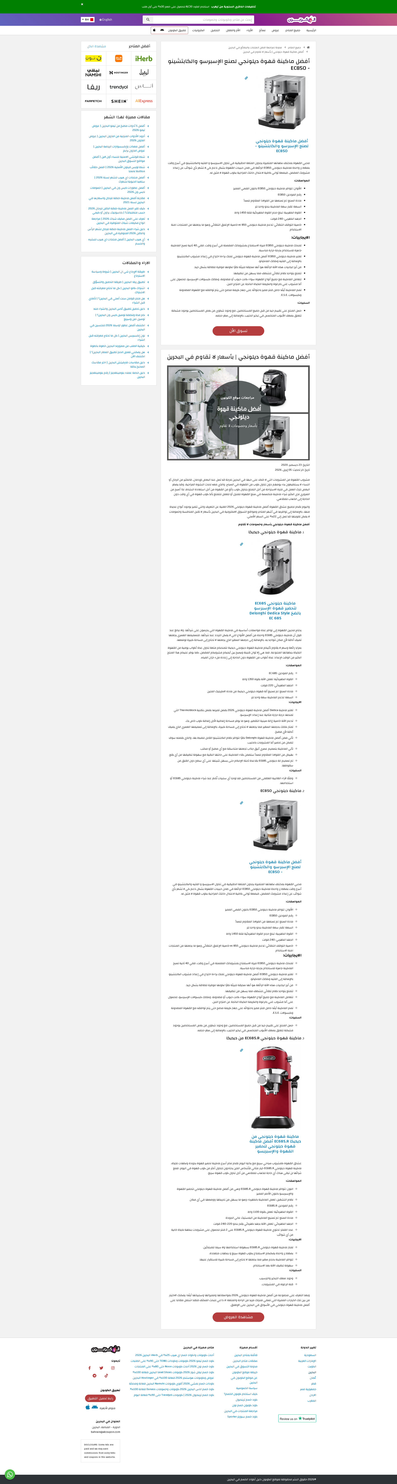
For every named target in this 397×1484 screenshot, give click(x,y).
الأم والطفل (233, 30)
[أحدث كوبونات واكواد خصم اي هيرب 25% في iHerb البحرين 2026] (144, 58)
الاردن (312, 1395)
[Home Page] (301, 19)
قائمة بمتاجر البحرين (245, 1355)
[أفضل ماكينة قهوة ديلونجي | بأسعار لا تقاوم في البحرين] (238, 412)
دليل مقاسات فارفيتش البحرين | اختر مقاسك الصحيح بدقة (118, 364)
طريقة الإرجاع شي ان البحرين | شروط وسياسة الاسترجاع (118, 274)
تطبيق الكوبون (177, 30)
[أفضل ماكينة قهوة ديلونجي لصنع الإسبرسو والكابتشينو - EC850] (282, 102)
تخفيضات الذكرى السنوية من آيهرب (233, 7)
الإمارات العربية (307, 1361)
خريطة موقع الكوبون (244, 1372)
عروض (275, 30)
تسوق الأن (238, 330)
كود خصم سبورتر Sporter (242, 1416)
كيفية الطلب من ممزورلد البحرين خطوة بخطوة (117, 346)
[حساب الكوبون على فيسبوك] (89, 1367)
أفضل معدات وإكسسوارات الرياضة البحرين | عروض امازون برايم (119, 149)
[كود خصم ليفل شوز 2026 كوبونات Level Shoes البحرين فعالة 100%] (144, 72)
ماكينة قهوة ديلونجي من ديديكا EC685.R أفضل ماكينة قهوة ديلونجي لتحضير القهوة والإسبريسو (275, 1144)
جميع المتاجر (292, 30)
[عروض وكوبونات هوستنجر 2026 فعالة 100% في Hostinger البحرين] (118, 72)
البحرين (312, 1372)
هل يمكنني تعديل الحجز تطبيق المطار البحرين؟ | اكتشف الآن (117, 354)
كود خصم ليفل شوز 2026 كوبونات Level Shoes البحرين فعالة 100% (173, 1372)
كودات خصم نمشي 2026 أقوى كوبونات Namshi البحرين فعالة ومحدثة (171, 1383)
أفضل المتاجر (139, 46)
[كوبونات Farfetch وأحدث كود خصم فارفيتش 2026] (93, 101)
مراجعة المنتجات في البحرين (240, 1411)
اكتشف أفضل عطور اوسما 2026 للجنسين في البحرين (117, 327)
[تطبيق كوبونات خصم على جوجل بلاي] (162, 30)
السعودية (310, 1355)
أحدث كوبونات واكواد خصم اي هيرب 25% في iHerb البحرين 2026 (174, 1355)
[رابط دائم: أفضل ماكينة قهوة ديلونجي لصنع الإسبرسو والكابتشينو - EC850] (246, 78)
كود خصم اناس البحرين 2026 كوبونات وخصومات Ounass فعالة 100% (172, 1389)
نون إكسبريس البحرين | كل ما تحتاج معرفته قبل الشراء (117, 338)
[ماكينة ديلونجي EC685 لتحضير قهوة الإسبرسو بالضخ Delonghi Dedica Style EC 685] (275, 567)
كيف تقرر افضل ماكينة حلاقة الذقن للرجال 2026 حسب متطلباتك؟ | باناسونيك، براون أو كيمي (116, 210)
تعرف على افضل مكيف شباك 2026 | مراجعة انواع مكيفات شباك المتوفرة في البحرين (118, 221)
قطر (313, 1383)
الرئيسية (311, 30)
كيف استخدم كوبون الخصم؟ (240, 1394)
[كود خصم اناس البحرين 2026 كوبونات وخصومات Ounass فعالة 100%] (144, 86)
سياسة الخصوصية (246, 1388)
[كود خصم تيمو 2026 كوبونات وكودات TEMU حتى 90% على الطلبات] (118, 58)
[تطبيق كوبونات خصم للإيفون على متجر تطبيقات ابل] (154, 30)
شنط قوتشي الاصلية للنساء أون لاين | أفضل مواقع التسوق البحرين (118, 159)
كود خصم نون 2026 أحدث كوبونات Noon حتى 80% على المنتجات (174, 1366)
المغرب (311, 1401)
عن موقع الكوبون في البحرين (244, 1380)
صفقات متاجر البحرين (245, 1361)
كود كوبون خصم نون (244, 1405)
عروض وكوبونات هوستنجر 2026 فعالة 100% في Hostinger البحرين (173, 1378)
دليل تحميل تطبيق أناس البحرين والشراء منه (119, 309)
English (107, 19)
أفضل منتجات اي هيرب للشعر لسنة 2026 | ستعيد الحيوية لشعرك (119, 179)
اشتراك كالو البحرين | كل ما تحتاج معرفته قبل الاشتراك (118, 290)
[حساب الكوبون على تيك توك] (106, 1375)
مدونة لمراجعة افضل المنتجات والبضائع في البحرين (255, 47)
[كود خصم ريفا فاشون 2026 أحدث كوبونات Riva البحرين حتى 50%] (93, 86)
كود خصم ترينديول (246, 1399)
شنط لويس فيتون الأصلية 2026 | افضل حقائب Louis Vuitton (117, 169)
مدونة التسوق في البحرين (241, 1366)
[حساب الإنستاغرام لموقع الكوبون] (113, 1367)
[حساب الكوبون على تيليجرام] (94, 1375)
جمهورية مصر (308, 1389)
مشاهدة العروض (238, 1317)
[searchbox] (203, 19)
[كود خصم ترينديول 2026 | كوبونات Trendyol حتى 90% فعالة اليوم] (118, 86)
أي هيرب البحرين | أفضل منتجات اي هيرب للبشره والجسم (116, 241)
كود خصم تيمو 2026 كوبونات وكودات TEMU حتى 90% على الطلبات (172, 1361)
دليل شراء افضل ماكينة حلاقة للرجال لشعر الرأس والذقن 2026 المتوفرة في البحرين (116, 231)
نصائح (262, 30)
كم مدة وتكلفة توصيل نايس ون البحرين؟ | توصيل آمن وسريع (120, 317)
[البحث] (148, 19)
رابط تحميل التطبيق (100, 1398)
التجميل (215, 30)
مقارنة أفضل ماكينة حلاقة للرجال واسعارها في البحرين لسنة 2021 (117, 200)
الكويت (312, 1366)
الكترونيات (198, 30)
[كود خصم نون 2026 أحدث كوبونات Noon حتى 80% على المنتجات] (93, 58)
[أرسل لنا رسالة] (10, 1474)
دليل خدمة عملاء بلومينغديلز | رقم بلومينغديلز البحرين (117, 375)
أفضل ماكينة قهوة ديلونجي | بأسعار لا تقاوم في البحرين (273, 52)
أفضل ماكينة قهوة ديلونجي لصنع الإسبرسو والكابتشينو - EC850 (282, 145)
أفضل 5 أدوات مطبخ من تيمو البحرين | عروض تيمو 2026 (118, 128)
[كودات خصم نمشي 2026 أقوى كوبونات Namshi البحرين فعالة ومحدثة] (93, 72)
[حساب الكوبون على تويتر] (101, 1367)
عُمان (313, 1378)
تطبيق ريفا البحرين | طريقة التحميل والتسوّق (119, 282)
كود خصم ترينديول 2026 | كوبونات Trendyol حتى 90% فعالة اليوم (174, 1395)
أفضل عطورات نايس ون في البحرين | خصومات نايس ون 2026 (117, 190)
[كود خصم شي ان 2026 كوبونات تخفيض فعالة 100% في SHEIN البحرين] (118, 101)
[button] (82, 4)
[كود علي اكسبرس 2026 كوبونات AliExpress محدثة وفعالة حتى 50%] (144, 101)
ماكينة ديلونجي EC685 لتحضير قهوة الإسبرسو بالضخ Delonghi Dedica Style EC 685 (275, 611)
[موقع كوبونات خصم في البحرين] (308, 47)
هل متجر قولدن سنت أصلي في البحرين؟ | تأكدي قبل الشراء (117, 300)
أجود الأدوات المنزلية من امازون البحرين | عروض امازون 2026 (117, 138)
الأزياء (249, 30)
